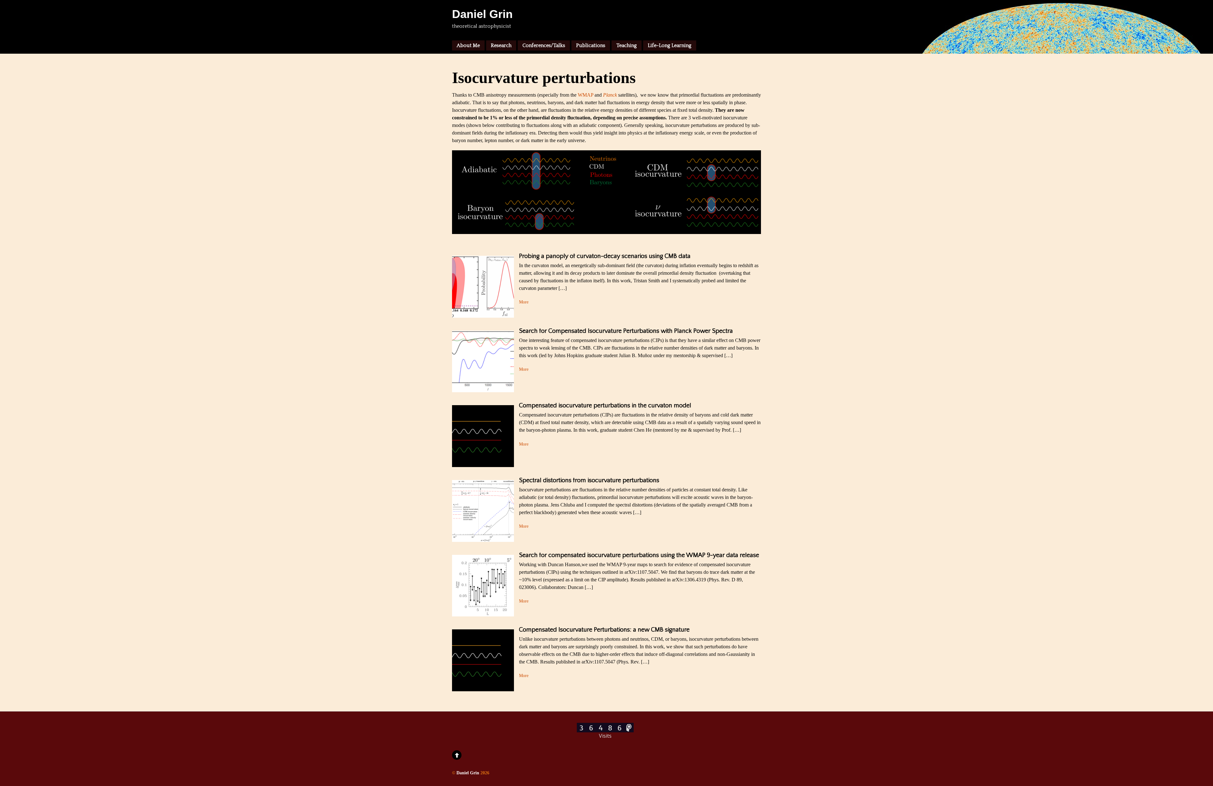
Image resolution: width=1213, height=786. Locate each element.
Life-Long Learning (669, 45)
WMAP (585, 95)
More (523, 302)
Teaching (626, 45)
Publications (590, 45)
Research (501, 45)
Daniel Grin (467, 772)
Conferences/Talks (543, 45)
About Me (468, 45)
